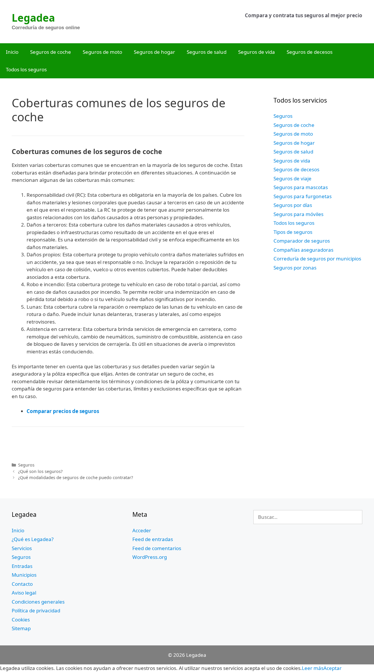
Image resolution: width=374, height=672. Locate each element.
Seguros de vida (256, 52)
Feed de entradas (152, 539)
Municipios (24, 574)
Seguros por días (292, 205)
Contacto (22, 584)
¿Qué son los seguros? (40, 471)
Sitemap (21, 628)
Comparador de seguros (301, 240)
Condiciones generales (38, 601)
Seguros (26, 465)
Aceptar (332, 668)
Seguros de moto (102, 52)
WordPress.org (149, 557)
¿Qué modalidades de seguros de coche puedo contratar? (75, 477)
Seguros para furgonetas (302, 196)
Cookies (21, 619)
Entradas (22, 566)
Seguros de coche (50, 52)
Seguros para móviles (298, 214)
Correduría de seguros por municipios (317, 258)
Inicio (12, 52)
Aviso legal (24, 592)
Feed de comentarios (156, 548)
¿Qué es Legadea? (32, 539)
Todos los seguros (26, 69)
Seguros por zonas (294, 267)
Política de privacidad (36, 610)
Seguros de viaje (292, 178)
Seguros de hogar (154, 52)
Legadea (33, 18)
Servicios (22, 548)
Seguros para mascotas (300, 187)
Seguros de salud (206, 52)
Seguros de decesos (310, 52)
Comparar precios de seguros (63, 411)
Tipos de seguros (292, 232)
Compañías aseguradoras (303, 249)
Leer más (312, 668)
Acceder (141, 530)
